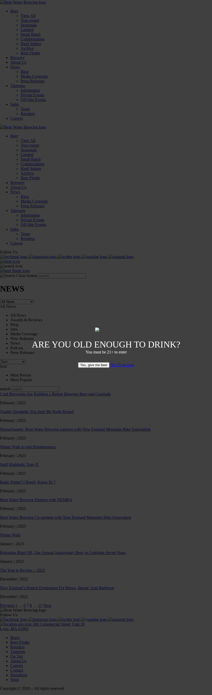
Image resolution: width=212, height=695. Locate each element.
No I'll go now (122, 365)
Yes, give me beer (93, 365)
